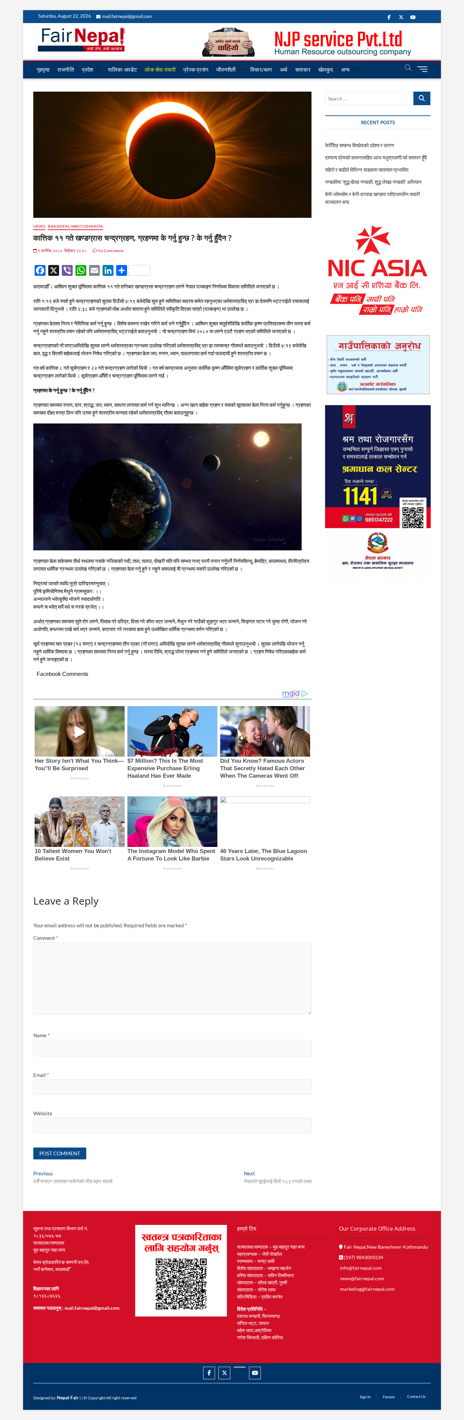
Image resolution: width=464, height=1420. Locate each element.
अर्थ (283, 69)
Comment (45, 938)
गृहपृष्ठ (43, 69)
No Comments (110, 250)
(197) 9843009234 (363, 1257)
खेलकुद (325, 69)
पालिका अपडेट (122, 69)
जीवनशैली (226, 69)
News (39, 226)
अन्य (345, 69)
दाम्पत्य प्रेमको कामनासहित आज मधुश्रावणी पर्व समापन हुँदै (376, 157)
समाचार (302, 69)
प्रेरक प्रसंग (195, 69)
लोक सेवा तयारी (160, 69)
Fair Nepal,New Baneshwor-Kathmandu (385, 1247)
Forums (389, 1397)
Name (41, 1035)
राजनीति (65, 69)
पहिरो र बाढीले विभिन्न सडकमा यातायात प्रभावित (366, 170)
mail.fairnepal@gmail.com (127, 16)
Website (42, 1113)
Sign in (365, 1397)
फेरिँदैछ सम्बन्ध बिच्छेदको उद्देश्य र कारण (359, 145)
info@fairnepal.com (361, 1268)
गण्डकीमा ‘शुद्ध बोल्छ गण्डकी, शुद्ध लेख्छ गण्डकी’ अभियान (373, 182)
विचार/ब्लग (261, 69)
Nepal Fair (68, 1397)
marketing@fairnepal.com (367, 1289)
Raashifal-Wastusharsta (75, 226)
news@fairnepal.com (362, 1278)
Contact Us (416, 1396)
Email (41, 1075)
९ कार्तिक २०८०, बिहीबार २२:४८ (62, 250)
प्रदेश (87, 69)
